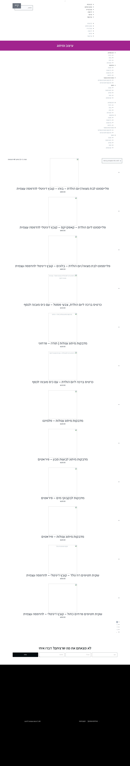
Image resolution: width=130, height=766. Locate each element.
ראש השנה (108, 90)
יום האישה (108, 98)
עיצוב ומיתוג (88, 7)
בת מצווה (108, 73)
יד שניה (90, 12)
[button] (66, 21)
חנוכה (109, 88)
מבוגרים (109, 63)
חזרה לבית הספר (109, 78)
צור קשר (89, 17)
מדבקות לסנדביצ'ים (105, 83)
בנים (110, 58)
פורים (109, 93)
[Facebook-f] (111, 721)
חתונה (109, 68)
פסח (110, 95)
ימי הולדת (111, 53)
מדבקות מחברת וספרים (104, 80)
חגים (112, 85)
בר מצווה (108, 70)
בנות (110, 60)
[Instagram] (105, 721)
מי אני (90, 15)
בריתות (109, 75)
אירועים (111, 65)
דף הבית (89, 4)
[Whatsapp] (116, 721)
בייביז (109, 55)
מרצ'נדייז (89, 10)
